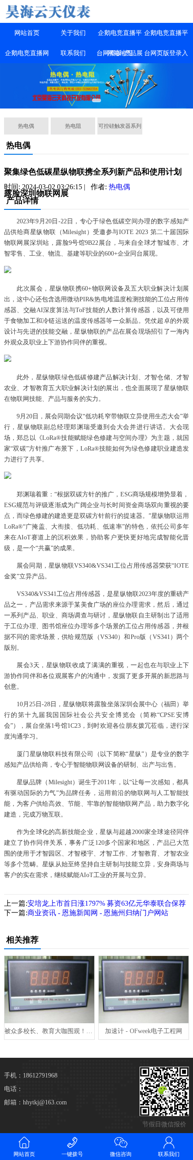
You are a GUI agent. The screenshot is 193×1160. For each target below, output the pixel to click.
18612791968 (40, 1075)
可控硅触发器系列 (119, 126)
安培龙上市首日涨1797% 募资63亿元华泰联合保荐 (106, 903)
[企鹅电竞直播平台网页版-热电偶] (48, 11)
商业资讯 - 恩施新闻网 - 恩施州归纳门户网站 (97, 913)
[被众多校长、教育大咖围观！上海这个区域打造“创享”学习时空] (49, 989)
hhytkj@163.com (45, 1102)
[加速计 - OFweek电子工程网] (144, 989)
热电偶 (26, 126)
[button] (96, 100)
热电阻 (73, 126)
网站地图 (119, 53)
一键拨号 (72, 1154)
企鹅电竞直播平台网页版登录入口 (166, 53)
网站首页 (26, 33)
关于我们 (73, 33)
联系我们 (73, 53)
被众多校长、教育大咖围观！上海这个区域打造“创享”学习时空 (49, 1031)
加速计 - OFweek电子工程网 (143, 1031)
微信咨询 (121, 1154)
